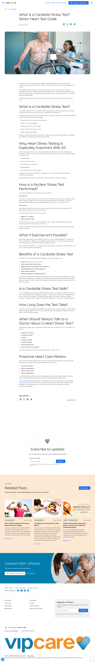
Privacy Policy (30, 656)
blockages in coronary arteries (34, 262)
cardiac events (37, 129)
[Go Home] (11, 3)
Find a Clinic (63, 3)
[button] (55, 3)
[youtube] (21, 590)
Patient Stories (8, 605)
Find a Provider (20, 588)
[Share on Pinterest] (74, 24)
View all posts (84, 488)
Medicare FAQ (8, 608)
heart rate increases (28, 222)
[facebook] (18, 590)
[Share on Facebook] (70, 24)
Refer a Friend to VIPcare (36, 608)
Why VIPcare (8, 600)
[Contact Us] (91, 2)
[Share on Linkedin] (63, 24)
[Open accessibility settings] (2, 659)
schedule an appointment (26, 382)
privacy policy (80, 614)
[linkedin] (25, 590)
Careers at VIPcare (34, 605)
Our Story (32, 603)
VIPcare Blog (33, 600)
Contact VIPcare (33, 588)
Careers (47, 3)
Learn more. (80, 657)
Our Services (8, 603)
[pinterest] (28, 590)
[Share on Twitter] (67, 24)
